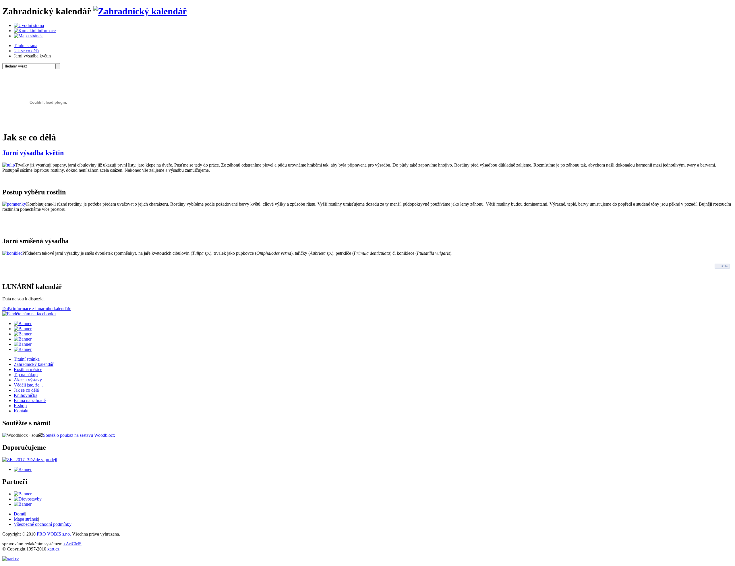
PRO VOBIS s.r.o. (54, 534)
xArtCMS (72, 543)
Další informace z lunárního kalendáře (36, 308)
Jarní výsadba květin (33, 153)
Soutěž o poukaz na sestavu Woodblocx (79, 435)
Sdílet (724, 266)
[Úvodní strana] (29, 25)
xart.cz (53, 548)
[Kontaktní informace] (35, 30)
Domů (19, 513)
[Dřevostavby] (28, 499)
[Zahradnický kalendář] (140, 11)
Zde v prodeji (45, 459)
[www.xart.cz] (10, 558)
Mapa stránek (26, 519)
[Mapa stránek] (28, 35)
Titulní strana (25, 45)
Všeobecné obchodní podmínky (42, 524)
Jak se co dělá (26, 50)
